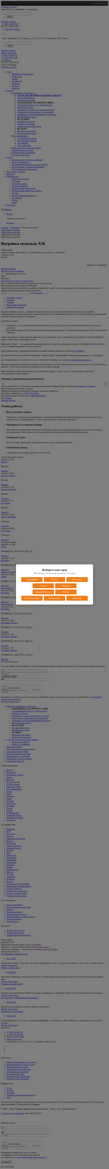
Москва (66, 592)
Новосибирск (32, 579)
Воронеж (66, 586)
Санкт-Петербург (31, 598)
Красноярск (77, 579)
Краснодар (77, 598)
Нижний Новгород (43, 592)
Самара (43, 586)
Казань (55, 579)
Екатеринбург (54, 598)
